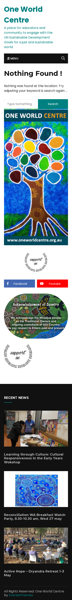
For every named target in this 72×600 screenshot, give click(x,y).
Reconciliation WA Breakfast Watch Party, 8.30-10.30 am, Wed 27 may (34, 517)
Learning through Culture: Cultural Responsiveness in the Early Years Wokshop (33, 458)
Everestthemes (21, 595)
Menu (13, 58)
